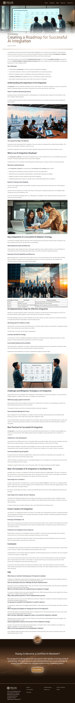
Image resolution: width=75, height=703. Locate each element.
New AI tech (64, 523)
